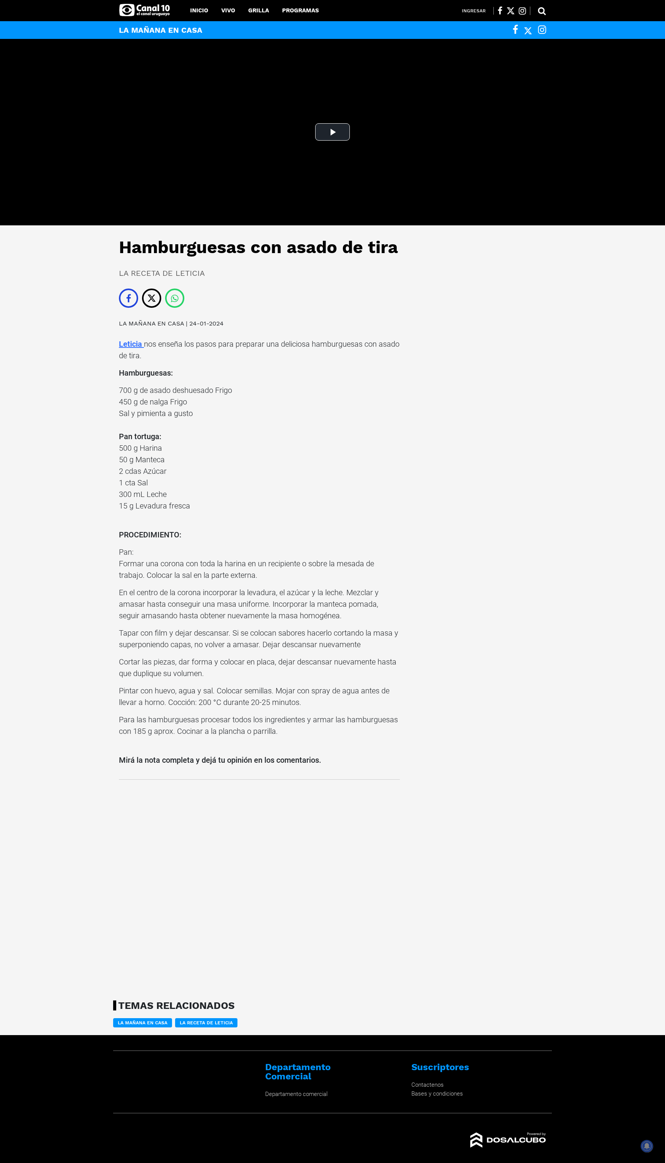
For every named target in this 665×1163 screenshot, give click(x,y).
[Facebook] (515, 29)
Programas (300, 10)
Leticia (131, 344)
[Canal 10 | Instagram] (522, 11)
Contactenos (427, 1084)
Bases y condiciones (437, 1093)
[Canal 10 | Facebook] (500, 11)
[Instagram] (542, 29)
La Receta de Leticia (206, 1022)
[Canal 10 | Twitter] (511, 11)
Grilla (258, 10)
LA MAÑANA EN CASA (152, 323)
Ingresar (474, 10)
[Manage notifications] (647, 1146)
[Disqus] (259, 887)
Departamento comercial (296, 1094)
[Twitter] (528, 29)
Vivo (228, 10)
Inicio (199, 10)
